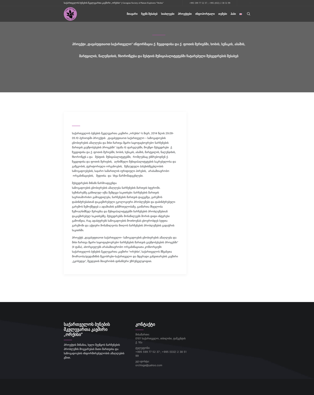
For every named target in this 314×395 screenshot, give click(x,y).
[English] (240, 14)
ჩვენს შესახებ (149, 13)
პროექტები (185, 13)
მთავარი (132, 13)
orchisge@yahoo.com (148, 365)
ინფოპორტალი (205, 13)
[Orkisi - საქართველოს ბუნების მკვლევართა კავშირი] (70, 13)
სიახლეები (167, 13)
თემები (222, 13)
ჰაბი (233, 13)
